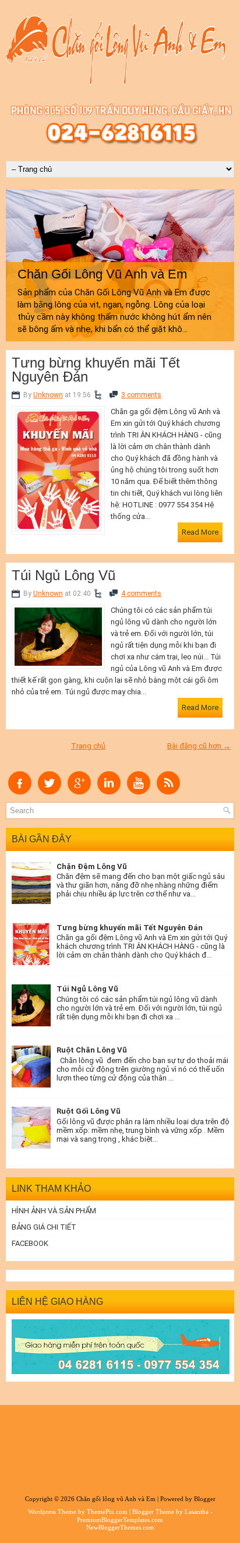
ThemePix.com (107, 1511)
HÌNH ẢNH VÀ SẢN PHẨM (54, 1210)
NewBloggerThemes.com (120, 1527)
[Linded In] (109, 792)
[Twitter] (49, 792)
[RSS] (168, 792)
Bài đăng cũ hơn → (199, 746)
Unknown (48, 395)
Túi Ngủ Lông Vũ (63, 575)
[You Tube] (139, 792)
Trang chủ (88, 746)
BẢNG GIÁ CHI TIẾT (44, 1227)
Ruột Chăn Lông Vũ (92, 1050)
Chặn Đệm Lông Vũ (92, 866)
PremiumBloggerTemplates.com (120, 1519)
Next (223, 260)
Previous (17, 260)
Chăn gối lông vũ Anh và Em (116, 1498)
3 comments (141, 395)
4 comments (141, 593)
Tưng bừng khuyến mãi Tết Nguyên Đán (96, 370)
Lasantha (197, 1511)
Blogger (205, 1498)
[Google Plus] (79, 792)
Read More (200, 532)
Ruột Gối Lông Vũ (89, 1111)
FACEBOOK (30, 1243)
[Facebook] (20, 792)
